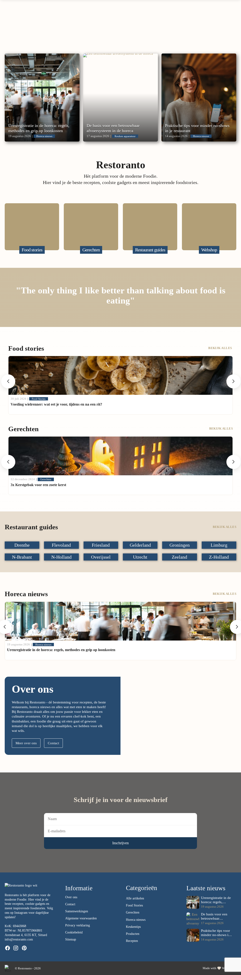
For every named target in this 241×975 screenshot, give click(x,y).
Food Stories (134, 905)
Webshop (220, 28)
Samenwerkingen (76, 911)
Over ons (186, 28)
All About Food (21, 28)
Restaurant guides (102, 28)
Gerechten (65, 28)
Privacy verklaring (77, 925)
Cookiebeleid (74, 932)
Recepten (132, 941)
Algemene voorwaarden (81, 918)
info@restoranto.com (19, 939)
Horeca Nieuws (147, 28)
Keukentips (133, 927)
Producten (132, 934)
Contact (53, 743)
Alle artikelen (135, 898)
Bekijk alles (220, 348)
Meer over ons (26, 743)
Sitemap (70, 939)
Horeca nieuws (135, 919)
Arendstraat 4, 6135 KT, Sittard (26, 935)
